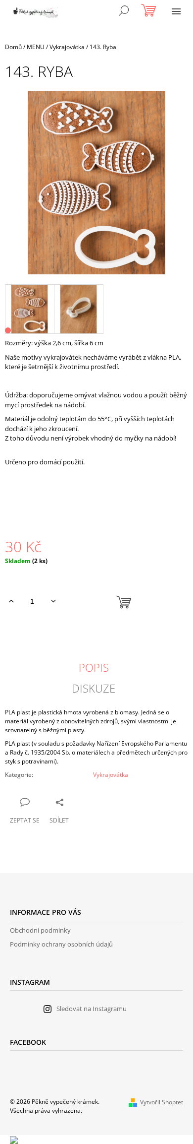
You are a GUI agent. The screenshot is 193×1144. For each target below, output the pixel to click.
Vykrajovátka (110, 774)
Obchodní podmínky (40, 930)
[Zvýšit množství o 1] (11, 601)
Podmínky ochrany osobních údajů (61, 944)
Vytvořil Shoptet (161, 1102)
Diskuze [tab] (93, 688)
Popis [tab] (94, 667)
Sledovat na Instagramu (91, 1008)
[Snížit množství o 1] (53, 601)
